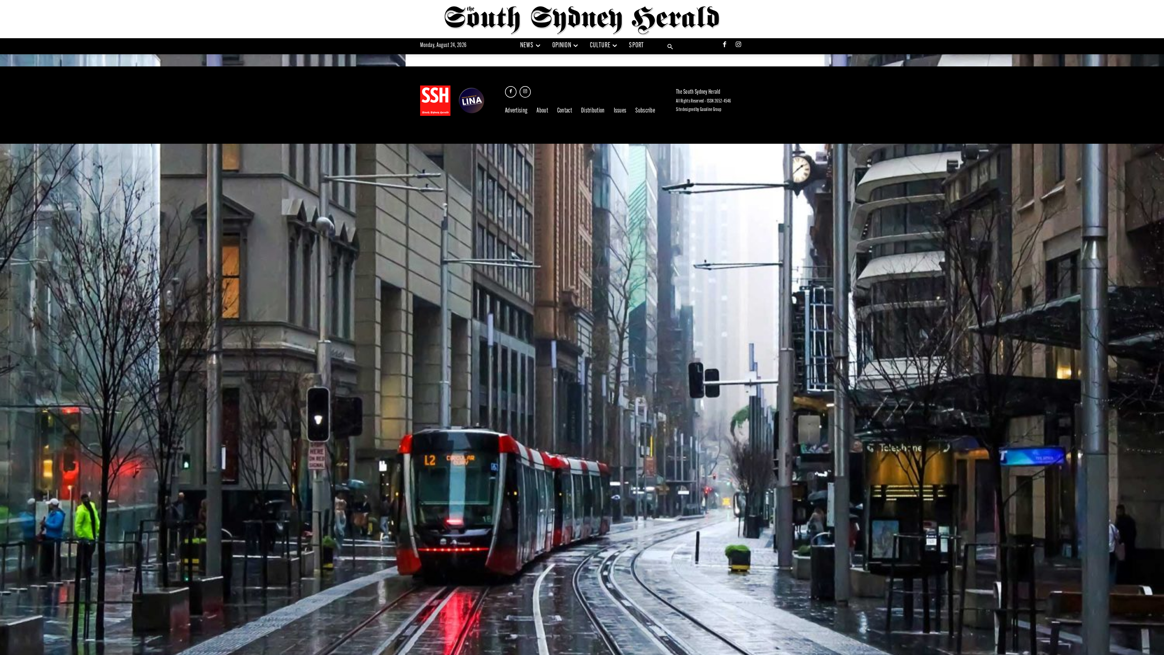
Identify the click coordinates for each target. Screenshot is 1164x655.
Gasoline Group (710, 109)
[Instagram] (738, 45)
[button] (670, 47)
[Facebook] (724, 45)
